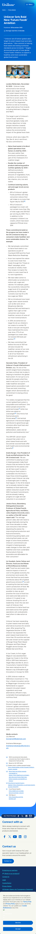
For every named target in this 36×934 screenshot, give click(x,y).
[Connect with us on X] (9, 836)
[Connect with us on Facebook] (4, 836)
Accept (18, 929)
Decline (18, 923)
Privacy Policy (10, 904)
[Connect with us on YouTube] (14, 836)
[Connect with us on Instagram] (25, 836)
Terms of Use (27, 902)
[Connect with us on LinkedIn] (20, 836)
